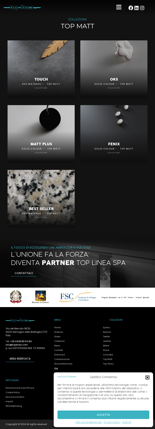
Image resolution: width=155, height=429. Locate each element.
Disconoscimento (15, 396)
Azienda (58, 331)
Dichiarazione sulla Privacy (20, 387)
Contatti (58, 350)
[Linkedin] (136, 7)
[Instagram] (142, 7)
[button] (147, 377)
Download (59, 354)
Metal (106, 345)
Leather (107, 341)
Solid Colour (105, 83)
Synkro (106, 327)
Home (57, 327)
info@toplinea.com (17, 344)
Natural (107, 331)
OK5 (114, 79)
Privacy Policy (112, 422)
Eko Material (31, 83)
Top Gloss (108, 363)
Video (57, 336)
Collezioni (59, 341)
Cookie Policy (13, 392)
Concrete (108, 354)
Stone (106, 350)
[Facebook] (131, 7)
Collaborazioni (62, 359)
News (57, 345)
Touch (41, 79)
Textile (106, 336)
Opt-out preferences (89, 422)
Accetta (103, 415)
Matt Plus (41, 144)
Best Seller (41, 209)
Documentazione (63, 363)
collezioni (41, 88)
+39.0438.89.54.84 (21, 341)
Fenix (114, 144)
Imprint (126, 422)
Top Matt (53, 83)
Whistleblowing (14, 405)
